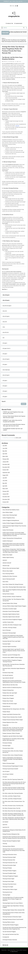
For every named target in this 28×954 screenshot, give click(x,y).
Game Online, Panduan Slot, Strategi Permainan (13, 584)
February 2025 (6, 491)
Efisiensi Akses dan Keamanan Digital (11, 568)
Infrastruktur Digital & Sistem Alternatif (11, 616)
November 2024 (6, 499)
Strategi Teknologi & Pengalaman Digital (11, 841)
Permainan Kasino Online (8, 748)
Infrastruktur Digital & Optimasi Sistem (11, 614)
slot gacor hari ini (6, 348)
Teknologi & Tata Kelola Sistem (9, 884)
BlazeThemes (15, 951)
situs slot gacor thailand (8, 774)
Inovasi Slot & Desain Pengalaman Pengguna (12, 619)
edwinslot (5, 560)
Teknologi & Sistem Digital (8, 878)
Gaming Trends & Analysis (8, 593)
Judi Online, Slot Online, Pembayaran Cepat (12, 624)
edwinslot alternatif (7, 562)
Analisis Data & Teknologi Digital (10, 515)
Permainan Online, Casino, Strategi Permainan (13, 755)
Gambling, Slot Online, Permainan (10, 576)
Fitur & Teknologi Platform (8, 573)
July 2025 (5, 477)
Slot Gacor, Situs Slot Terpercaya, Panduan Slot (13, 779)
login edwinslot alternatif (8, 678)
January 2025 (5, 494)
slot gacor (5, 343)
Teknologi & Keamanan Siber (9, 860)
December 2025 (6, 464)
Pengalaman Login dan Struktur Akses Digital (12, 736)
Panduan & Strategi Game (8, 690)
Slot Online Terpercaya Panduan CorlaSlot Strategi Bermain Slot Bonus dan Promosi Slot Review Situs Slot (14, 789)
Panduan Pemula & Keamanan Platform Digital (13, 719)
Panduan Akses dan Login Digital (10, 693)
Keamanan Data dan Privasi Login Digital (11, 641)
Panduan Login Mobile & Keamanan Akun (11, 714)
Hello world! (18, 437)
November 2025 (6, 467)
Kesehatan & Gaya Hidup (8, 672)
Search (3, 401)
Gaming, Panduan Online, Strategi (10, 603)
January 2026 (5, 461)
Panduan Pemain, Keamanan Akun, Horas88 (12, 717)
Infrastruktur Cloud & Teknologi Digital (11, 611)
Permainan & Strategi (7, 742)
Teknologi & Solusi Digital (8, 881)
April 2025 (5, 486)
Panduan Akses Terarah (8, 701)
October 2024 (5, 502)
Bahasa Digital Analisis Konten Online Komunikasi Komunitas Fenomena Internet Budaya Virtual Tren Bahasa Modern (13, 545)
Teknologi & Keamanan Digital (9, 857)
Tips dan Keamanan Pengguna (9, 931)
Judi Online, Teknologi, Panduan (9, 627)
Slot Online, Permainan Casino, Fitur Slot (11, 808)
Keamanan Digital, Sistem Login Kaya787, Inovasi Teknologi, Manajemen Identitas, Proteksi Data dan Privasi (14, 651)
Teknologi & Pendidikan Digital (9, 873)
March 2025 (5, 488)
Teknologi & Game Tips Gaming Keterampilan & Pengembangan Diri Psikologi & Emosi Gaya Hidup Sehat (14, 850)
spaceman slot (6, 827)
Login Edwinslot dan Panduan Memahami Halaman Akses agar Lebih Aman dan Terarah (13, 1)
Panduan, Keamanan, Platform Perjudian (11, 733)
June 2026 (5, 448)
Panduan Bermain (6, 706)
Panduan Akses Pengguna (8, 698)
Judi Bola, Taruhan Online (8, 622)
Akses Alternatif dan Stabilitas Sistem (11, 509)
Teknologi (5, 843)
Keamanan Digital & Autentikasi (9, 646)
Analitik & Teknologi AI (8, 541)
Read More (4, 289)
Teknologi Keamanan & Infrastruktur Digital (12, 916)
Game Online (5, 581)
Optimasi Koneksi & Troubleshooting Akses (12, 687)
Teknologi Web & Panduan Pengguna (10, 924)
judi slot (17, 125)
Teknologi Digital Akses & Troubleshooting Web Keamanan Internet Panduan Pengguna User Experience (13, 899)
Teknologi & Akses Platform (9, 846)
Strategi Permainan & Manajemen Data (11, 834)
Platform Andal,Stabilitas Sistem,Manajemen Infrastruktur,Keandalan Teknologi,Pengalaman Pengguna (13, 759)
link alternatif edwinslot (8, 675)
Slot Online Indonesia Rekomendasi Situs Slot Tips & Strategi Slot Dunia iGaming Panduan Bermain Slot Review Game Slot (14, 784)
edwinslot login (6, 565)
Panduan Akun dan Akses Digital (10, 703)
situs (4, 327)
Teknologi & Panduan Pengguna (9, 870)
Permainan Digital (6, 745)
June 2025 (5, 480)
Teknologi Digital (6, 894)
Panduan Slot (5, 725)
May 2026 (5, 451)
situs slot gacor (6, 316)
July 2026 (5, 445)
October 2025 (5, 469)
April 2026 (5, 453)
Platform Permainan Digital (8, 763)
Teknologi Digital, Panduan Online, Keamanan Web (13, 910)
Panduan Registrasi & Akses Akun (10, 722)
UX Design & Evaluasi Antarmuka (10, 939)
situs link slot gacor (7, 305)
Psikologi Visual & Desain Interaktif (10, 768)
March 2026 (5, 456)
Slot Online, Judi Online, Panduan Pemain (11, 796)
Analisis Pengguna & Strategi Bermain (11, 520)
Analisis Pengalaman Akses (9, 517)
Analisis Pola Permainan (8, 530)
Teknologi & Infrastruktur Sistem (10, 854)
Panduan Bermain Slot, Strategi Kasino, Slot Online (14, 709)
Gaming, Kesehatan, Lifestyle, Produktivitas (12, 596)
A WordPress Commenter (8, 437)
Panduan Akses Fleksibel (8, 695)
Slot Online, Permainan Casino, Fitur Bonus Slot (13, 805)
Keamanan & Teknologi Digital (9, 633)
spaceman (5, 824)
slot (3, 337)
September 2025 (6, 472)
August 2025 (5, 475)
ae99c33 (5, 61)
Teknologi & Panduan (7, 868)
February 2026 (6, 459)
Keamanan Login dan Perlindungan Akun (11, 654)
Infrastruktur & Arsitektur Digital (9, 608)
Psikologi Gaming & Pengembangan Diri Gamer (13, 766)
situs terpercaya (6, 369)
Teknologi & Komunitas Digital (9, 865)
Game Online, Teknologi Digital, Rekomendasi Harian (14, 587)
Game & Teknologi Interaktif (9, 579)
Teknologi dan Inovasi (7, 892)
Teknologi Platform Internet (9, 922)
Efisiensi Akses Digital (7, 571)
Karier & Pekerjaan (7, 630)
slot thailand (5, 821)
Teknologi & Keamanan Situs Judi (10, 862)
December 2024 (6, 496)
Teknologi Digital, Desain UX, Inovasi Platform (13, 903)
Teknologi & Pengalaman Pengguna (10, 876)
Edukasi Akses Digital (7, 554)
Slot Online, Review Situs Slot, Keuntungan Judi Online (14, 810)
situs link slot (6, 332)
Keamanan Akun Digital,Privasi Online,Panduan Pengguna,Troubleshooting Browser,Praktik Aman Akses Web (13, 637)
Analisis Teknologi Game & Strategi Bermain (12, 538)
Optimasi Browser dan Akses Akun (10, 684)
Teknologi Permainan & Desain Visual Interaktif (13, 919)
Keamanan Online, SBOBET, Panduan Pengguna (13, 657)
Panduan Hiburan (6, 711)
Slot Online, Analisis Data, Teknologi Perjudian (13, 793)
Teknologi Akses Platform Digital (10, 889)
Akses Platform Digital (8, 512)
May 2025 (5, 483)
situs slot (5, 311)
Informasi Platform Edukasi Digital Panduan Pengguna (14, 606)
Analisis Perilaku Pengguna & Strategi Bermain (13, 523)
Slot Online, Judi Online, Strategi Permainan (12, 798)
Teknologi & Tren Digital (8, 886)
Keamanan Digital (6, 643)
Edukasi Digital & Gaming (8, 557)
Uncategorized (6, 937)
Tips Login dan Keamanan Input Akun (11, 934)
